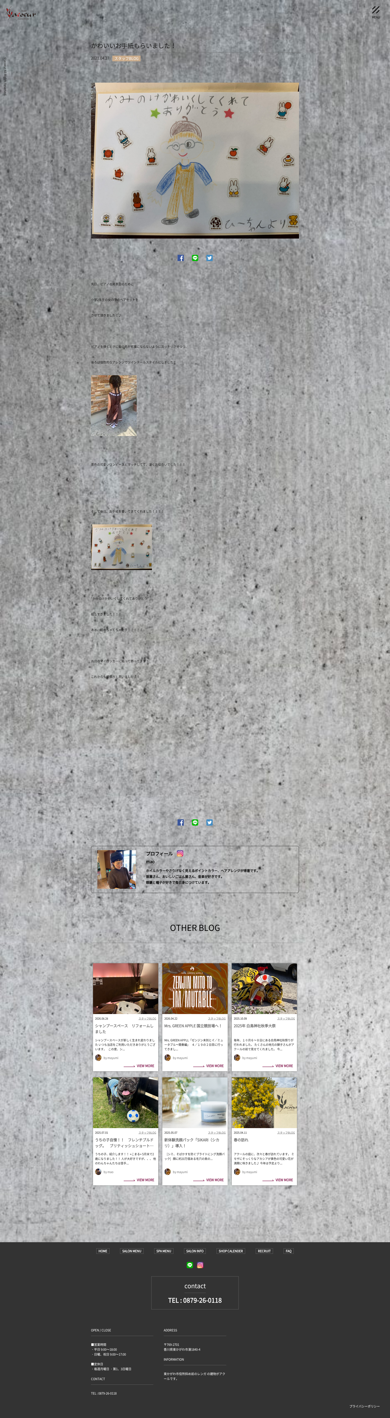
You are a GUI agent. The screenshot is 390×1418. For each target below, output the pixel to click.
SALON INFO (195, 1251)
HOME (103, 1251)
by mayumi (111, 1058)
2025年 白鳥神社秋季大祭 (255, 1025)
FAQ (288, 1251)
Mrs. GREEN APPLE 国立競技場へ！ (193, 1025)
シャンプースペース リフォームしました (124, 1028)
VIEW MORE (145, 1066)
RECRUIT (264, 1251)
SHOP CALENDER (231, 1251)
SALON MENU (131, 1251)
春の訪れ (241, 1140)
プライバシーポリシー (364, 1406)
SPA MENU (163, 1251)
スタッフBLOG (147, 1018)
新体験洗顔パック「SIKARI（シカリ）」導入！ (191, 1142)
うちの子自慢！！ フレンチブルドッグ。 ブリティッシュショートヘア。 (124, 1143)
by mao (108, 1172)
